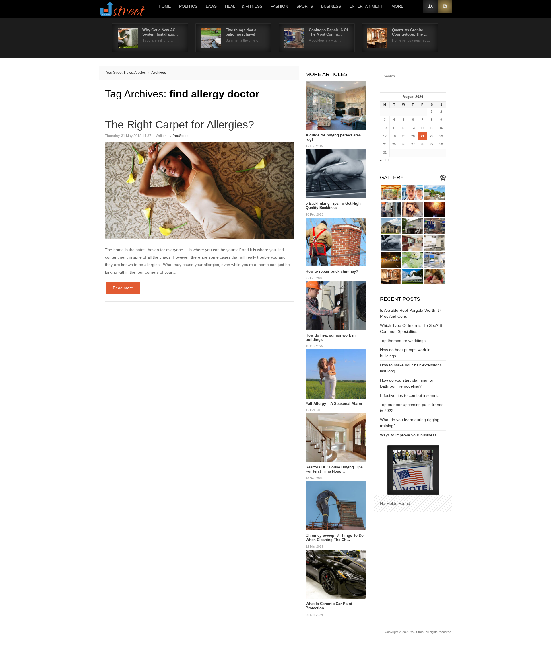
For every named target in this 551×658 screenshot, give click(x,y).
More (397, 6)
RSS (445, 6)
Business (331, 6)
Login (430, 6)
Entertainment (366, 6)
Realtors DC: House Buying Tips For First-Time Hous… (334, 469)
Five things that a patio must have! (241, 32)
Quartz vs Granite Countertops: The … (410, 32)
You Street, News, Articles (126, 73)
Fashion (279, 6)
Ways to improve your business (408, 435)
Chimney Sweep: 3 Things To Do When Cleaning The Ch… (335, 537)
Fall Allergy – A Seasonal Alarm (334, 403)
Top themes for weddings (403, 340)
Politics (188, 6)
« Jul (384, 160)
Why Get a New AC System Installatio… (160, 32)
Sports (304, 6)
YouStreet (180, 136)
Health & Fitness (243, 6)
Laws (211, 6)
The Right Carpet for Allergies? (179, 125)
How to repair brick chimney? (332, 271)
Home (165, 6)
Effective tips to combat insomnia (410, 395)
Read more (123, 288)
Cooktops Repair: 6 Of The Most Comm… (328, 32)
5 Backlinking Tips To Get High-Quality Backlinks (334, 205)
